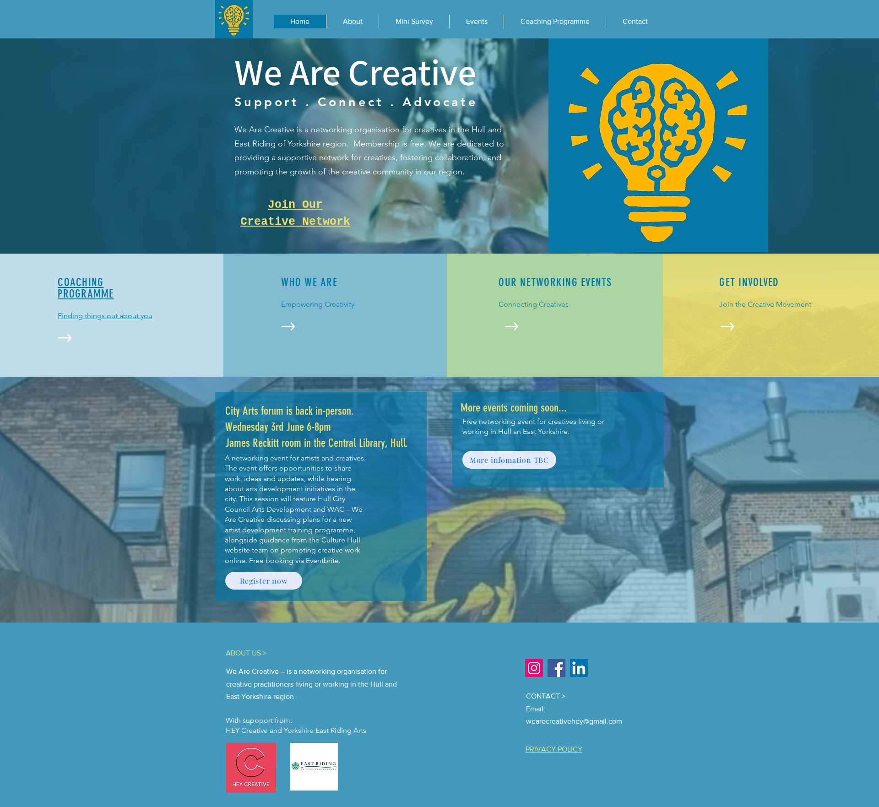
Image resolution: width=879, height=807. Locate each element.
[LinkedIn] (579, 668)
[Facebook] (556, 668)
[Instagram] (534, 668)
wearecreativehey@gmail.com (574, 721)
